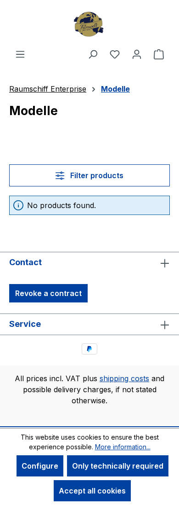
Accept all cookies (92, 490)
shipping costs (124, 378)
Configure (40, 465)
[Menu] (20, 54)
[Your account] (137, 54)
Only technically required (117, 465)
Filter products (95, 175)
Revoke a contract (48, 293)
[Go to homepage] (89, 24)
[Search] (93, 54)
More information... (123, 447)
